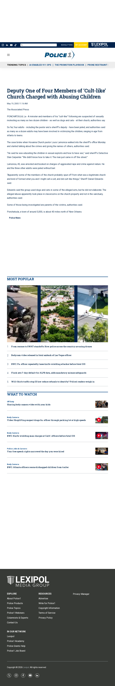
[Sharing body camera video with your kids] (101, 404)
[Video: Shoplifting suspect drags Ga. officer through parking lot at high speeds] (101, 419)
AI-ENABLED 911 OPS (40, 65)
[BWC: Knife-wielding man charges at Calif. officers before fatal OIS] (101, 435)
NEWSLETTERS (67, 45)
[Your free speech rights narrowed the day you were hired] (101, 451)
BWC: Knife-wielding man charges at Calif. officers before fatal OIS (41, 436)
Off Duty (10, 402)
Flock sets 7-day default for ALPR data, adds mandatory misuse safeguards (48, 373)
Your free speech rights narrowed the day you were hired (35, 451)
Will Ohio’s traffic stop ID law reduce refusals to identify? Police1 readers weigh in (53, 382)
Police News (15, 218)
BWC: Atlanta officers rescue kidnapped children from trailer (38, 467)
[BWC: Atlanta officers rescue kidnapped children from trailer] (101, 466)
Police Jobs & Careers (17, 449)
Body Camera (13, 417)
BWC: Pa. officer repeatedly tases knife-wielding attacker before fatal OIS (48, 364)
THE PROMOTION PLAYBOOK (69, 65)
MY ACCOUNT (81, 45)
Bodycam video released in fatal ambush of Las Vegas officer (41, 355)
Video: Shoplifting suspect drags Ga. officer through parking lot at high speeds (46, 420)
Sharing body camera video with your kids (28, 404)
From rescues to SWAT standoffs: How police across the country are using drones (51, 346)
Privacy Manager (81, 594)
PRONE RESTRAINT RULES (101, 65)
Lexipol (26, 667)
